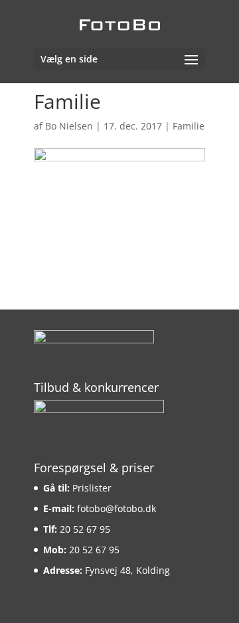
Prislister (92, 488)
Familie (188, 126)
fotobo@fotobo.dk (116, 508)
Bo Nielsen (69, 126)
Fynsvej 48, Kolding (127, 570)
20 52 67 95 (85, 529)
